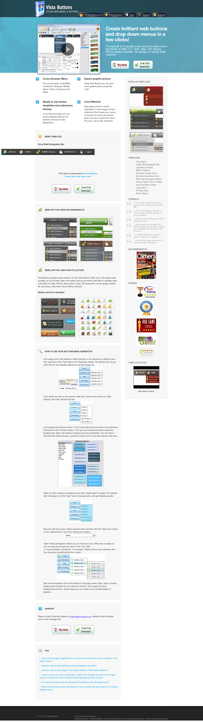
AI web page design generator (156, 718)
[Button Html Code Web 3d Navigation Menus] (96, 317)
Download (92, 716)
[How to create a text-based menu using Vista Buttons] (67, 49)
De (78, 716)
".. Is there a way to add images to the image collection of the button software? (73, 670)
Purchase (83, 716)
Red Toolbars (142, 193)
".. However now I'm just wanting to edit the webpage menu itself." (68, 665)
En (75, 716)
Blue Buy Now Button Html (147, 176)
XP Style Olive (142, 190)
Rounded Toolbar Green (146, 173)
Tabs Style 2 (141, 187)
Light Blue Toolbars (144, 167)
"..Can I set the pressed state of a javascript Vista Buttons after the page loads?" (74, 682)
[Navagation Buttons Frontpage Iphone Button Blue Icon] (95, 227)
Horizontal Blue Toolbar (146, 184)
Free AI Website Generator (114, 718)
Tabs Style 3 (141, 161)
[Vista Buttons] (57, 16)
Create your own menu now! (78, 176)
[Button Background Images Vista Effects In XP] (146, 96)
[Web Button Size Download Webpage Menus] (146, 142)
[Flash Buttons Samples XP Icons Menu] (58, 317)
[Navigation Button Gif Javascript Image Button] (146, 119)
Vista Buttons (90, 173)
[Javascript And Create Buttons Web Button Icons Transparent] (146, 393)
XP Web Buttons (52, 716)
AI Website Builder (81, 718)
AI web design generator (135, 718)
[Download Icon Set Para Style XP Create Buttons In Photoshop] (60, 251)
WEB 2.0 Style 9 (143, 170)
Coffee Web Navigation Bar (148, 164)
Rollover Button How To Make (149, 181)
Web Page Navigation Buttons (149, 179)
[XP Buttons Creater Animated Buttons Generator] (95, 251)
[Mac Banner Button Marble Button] (60, 227)
